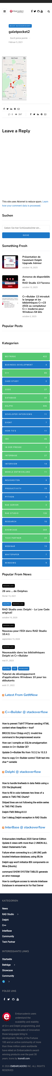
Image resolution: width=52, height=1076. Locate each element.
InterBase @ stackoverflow (25, 827)
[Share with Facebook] (4, 108)
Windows (26, 563)
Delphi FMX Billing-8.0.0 (14, 812)
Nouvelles (8, 586)
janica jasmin (22, 38)
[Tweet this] (7, 108)
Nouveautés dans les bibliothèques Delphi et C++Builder (23, 654)
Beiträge (26, 356)
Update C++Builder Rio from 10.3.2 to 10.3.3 (24, 752)
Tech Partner (26, 538)
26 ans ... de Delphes (15, 591)
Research (26, 521)
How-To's (26, 431)
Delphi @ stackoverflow (23, 772)
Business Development (26, 365)
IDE (26, 439)
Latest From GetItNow (21, 695)
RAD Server (26, 505)
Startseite (7, 959)
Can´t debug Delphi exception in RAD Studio (24, 817)
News (5, 908)
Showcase (26, 530)
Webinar (26, 546)
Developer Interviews (26, 414)
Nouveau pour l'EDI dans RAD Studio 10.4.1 (24, 632)
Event (26, 422)
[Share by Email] (18, 108)
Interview (26, 464)
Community (8, 936)
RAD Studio (26, 513)
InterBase (26, 455)
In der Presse (26, 447)
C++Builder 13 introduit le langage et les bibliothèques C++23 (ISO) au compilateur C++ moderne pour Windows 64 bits (36, 304)
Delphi (26, 406)
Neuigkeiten (26, 480)
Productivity (26, 488)
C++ (26, 373)
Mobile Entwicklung (26, 472)
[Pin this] (15, 108)
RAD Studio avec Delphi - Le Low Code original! (26, 611)
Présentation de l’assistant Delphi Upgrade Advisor (32, 260)
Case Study (26, 381)
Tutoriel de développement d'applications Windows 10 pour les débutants (24, 677)
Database (26, 398)
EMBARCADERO (18, 1066)
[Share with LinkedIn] (11, 108)
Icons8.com (24, 1058)
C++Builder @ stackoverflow (26, 712)
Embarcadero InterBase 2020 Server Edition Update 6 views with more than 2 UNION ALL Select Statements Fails (24, 843)
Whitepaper (26, 554)
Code (26, 389)
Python (26, 497)
